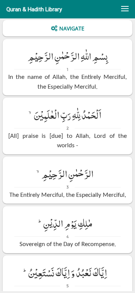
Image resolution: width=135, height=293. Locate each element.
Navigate (71, 28)
